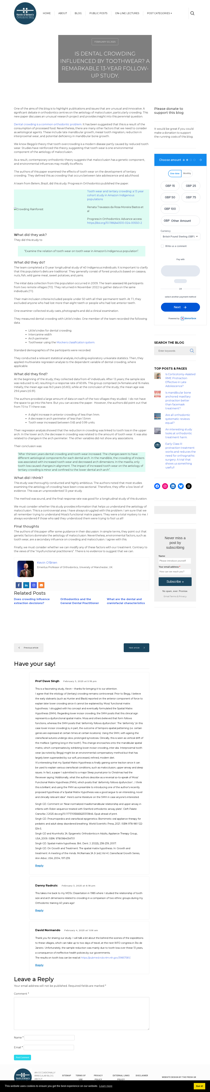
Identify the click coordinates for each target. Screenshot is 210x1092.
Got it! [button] (199, 1086)
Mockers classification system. (76, 342)
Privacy (183, 596)
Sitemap (66, 1075)
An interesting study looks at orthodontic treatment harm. (178, 433)
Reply (39, 865)
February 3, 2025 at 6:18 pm (78, 885)
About (62, 13)
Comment (21, 993)
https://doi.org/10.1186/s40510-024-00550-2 (114, 222)
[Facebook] (19, 585)
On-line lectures (127, 13)
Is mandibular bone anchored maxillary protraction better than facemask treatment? (178, 400)
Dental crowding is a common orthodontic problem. (48, 124)
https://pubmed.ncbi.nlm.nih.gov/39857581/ (105, 957)
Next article (134, 647)
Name (19, 1037)
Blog (78, 13)
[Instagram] (34, 585)
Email (18, 1047)
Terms (173, 596)
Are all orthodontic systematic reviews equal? (177, 418)
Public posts (98, 13)
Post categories (158, 13)
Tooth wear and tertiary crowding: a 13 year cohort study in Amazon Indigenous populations (115, 195)
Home (47, 13)
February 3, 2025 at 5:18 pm (80, 681)
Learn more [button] (105, 1086)
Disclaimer (142, 1075)
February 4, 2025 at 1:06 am (81, 930)
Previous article (31, 647)
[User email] (41, 585)
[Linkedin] (26, 585)
